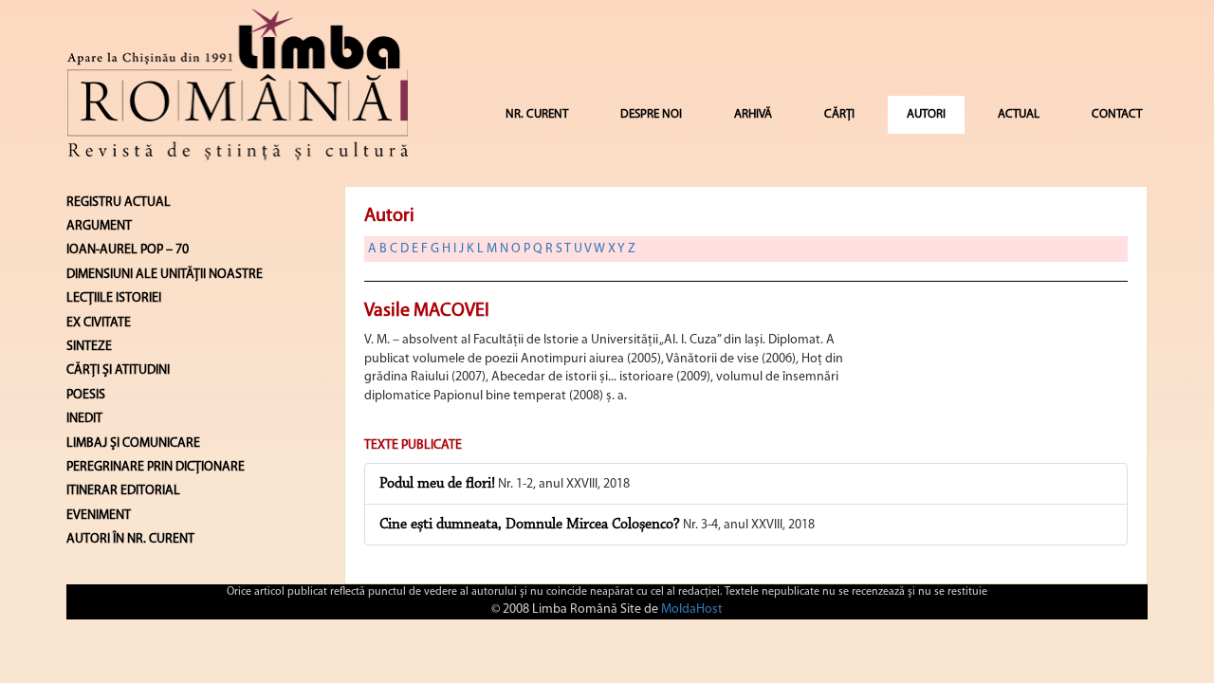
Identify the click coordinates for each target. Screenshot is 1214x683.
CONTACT (1117, 114)
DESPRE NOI (651, 114)
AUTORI (926, 114)
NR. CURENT (537, 114)
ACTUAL (1018, 114)
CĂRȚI (839, 114)
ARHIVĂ (753, 114)
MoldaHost (692, 609)
